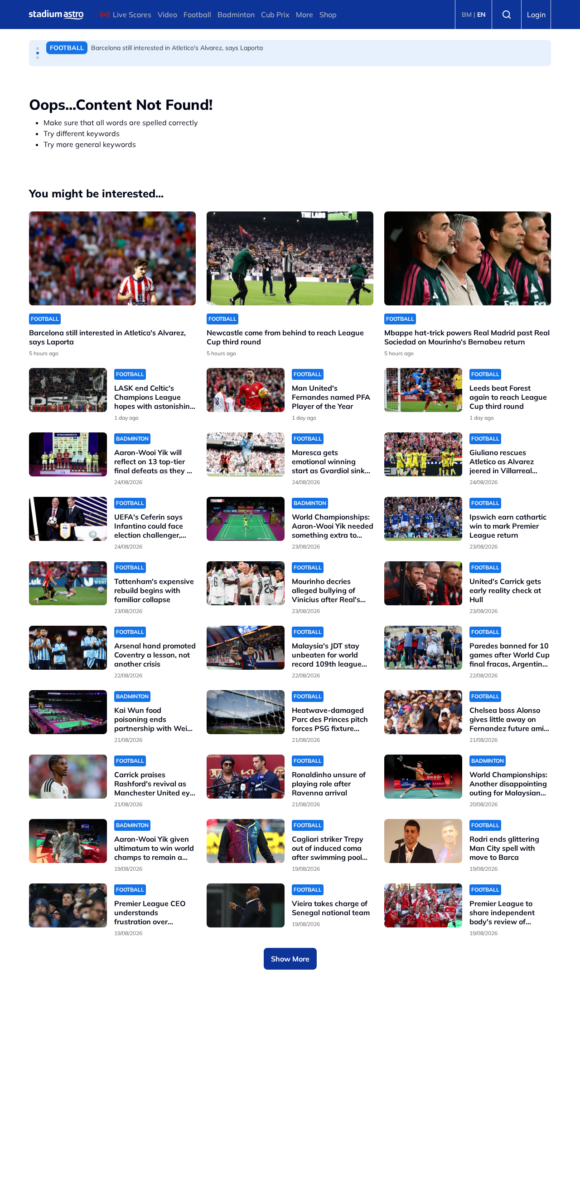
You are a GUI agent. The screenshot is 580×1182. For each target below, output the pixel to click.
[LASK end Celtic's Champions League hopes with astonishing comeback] (68, 390)
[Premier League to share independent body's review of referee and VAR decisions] (423, 905)
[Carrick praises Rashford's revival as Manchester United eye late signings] (68, 777)
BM (467, 14)
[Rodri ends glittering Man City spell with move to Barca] (423, 841)
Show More (290, 958)
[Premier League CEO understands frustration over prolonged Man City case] (68, 905)
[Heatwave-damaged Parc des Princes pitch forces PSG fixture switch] (246, 712)
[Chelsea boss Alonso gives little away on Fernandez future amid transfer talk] (423, 712)
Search (506, 14)
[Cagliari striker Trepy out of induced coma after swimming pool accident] (246, 841)
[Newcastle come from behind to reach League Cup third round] (290, 258)
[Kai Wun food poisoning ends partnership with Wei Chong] (68, 712)
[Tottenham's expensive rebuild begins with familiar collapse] (68, 583)
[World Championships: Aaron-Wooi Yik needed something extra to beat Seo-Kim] (246, 519)
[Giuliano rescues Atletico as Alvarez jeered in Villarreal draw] (423, 454)
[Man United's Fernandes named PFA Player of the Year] (246, 390)
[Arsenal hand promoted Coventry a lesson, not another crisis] (68, 648)
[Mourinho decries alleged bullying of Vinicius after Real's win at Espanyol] (246, 583)
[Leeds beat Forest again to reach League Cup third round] (423, 390)
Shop (328, 14)
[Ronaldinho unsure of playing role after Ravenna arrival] (246, 777)
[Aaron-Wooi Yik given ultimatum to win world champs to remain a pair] (68, 841)
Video (167, 14)
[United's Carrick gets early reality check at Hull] (423, 583)
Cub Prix (275, 14)
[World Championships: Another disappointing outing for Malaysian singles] (423, 777)
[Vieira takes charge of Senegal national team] (246, 905)
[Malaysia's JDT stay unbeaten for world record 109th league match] (246, 648)
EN (481, 14)
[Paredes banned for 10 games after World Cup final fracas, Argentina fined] (423, 648)
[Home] (56, 14)
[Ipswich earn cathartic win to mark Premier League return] (423, 519)
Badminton (236, 14)
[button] (37, 48)
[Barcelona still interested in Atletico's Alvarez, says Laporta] (112, 258)
